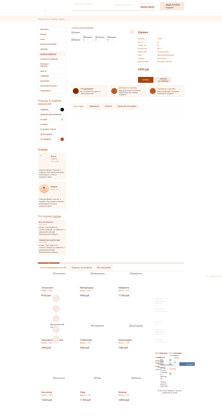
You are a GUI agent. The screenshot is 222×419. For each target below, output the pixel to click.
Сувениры (44, 76)
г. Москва (88, 4)
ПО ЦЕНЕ (43, 120)
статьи (56, 216)
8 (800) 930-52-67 (195, 276)
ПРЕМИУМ (44, 110)
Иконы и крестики (48, 44)
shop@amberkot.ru (167, 365)
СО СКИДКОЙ (45, 139)
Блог (159, 357)
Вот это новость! (46, 222)
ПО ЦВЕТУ (44, 124)
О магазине (77, 13)
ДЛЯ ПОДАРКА (46, 134)
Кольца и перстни (44, 65)
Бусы (42, 39)
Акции (88, 13)
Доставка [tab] (79, 106)
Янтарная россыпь (48, 86)
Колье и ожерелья (48, 54)
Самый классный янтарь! (49, 240)
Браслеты (44, 29)
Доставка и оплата (103, 13)
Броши (43, 34)
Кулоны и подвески (49, 59)
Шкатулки (44, 81)
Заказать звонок (147, 7)
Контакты (120, 13)
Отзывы (43, 149)
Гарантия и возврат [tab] (127, 106)
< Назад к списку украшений (82, 28)
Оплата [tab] (108, 106)
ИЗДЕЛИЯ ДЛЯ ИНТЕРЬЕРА (50, 115)
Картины (44, 49)
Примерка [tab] (94, 106)
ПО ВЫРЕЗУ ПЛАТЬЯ (48, 129)
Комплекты (45, 91)
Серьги (43, 71)
